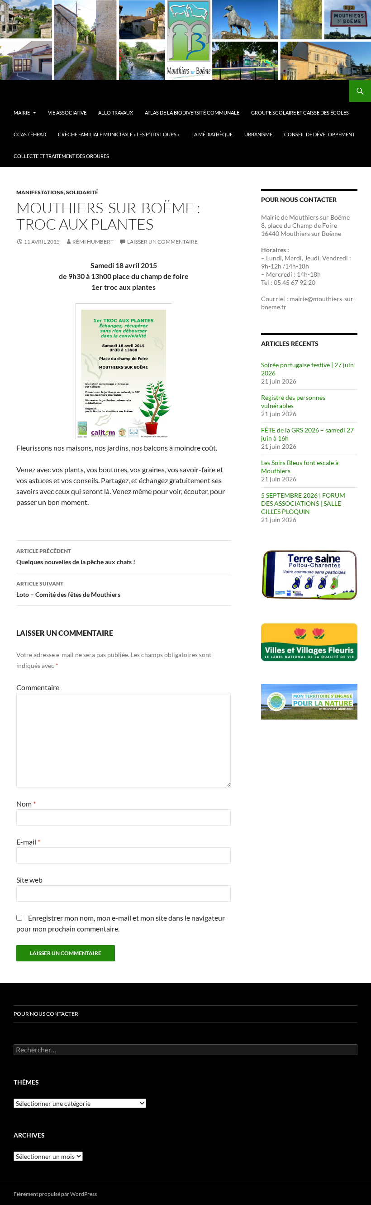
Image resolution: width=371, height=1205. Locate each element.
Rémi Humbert (93, 241)
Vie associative (67, 112)
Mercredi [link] (279, 274)
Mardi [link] (293, 258)
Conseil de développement (319, 134)
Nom (26, 803)
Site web (29, 879)
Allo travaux (115, 112)
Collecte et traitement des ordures (61, 156)
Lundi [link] (274, 258)
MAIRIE (22, 112)
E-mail (28, 841)
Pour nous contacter (46, 1013)
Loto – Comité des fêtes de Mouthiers (68, 589)
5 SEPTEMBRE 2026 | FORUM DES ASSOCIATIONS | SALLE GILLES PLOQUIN (303, 503)
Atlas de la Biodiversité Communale (192, 112)
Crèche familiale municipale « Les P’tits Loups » (119, 134)
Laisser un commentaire (162, 241)
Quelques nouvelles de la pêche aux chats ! (75, 556)
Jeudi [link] (311, 258)
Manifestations (40, 192)
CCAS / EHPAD (30, 134)
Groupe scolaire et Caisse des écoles (300, 112)
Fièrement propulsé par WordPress (55, 1194)
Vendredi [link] (335, 258)
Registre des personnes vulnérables (293, 401)
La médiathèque (212, 134)
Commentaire (37, 687)
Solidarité (82, 192)
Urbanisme (258, 134)
